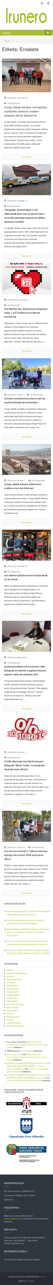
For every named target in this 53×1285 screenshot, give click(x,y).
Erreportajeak (13, 995)
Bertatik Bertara (14, 979)
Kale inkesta (13, 1007)
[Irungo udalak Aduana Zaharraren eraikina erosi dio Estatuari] (26, 459)
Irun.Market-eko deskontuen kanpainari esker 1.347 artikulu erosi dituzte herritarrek (26, 313)
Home (7, 40)
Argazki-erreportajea (16, 973)
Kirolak (10, 1013)
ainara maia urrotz (15, 1054)
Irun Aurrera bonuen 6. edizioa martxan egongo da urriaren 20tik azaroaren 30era (25, 855)
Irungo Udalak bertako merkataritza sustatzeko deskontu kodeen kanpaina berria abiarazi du (25, 111)
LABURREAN (14, 1022)
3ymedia (30, 1280)
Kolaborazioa (13, 1016)
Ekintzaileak (13, 988)
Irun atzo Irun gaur (15, 1004)
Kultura (10, 1019)
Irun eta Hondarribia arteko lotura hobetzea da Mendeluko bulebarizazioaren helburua (27, 943)
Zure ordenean (26, 1050)
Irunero (6, 33)
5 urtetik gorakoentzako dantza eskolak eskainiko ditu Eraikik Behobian (25, 922)
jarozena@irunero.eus (13, 1218)
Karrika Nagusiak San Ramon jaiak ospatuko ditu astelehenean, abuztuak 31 (28, 913)
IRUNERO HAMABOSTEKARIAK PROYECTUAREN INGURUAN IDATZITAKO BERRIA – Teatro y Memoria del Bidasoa (29, 1066)
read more (26, 157)
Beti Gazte (12, 985)
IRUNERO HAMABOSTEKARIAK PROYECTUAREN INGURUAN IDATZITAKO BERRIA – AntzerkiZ (29, 1076)
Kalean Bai (12, 1010)
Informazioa (12, 1001)
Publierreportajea (15, 1026)
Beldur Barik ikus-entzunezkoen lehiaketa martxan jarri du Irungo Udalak (27, 1044)
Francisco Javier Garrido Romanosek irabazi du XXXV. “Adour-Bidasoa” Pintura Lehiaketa (28, 952)
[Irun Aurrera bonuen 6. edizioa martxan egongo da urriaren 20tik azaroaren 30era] (26, 826)
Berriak (10, 976)
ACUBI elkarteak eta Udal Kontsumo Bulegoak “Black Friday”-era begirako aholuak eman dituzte (24, 765)
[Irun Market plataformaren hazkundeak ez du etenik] (26, 545)
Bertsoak (11, 982)
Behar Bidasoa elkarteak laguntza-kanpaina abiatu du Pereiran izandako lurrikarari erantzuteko (28, 932)
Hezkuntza (12, 998)
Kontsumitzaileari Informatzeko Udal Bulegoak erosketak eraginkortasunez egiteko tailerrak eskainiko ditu (25, 670)
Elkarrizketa (12, 991)
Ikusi (6, 1259)
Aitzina (10, 970)
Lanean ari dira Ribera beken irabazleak (24, 1080)
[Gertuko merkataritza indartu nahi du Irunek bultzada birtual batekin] (26, 373)
